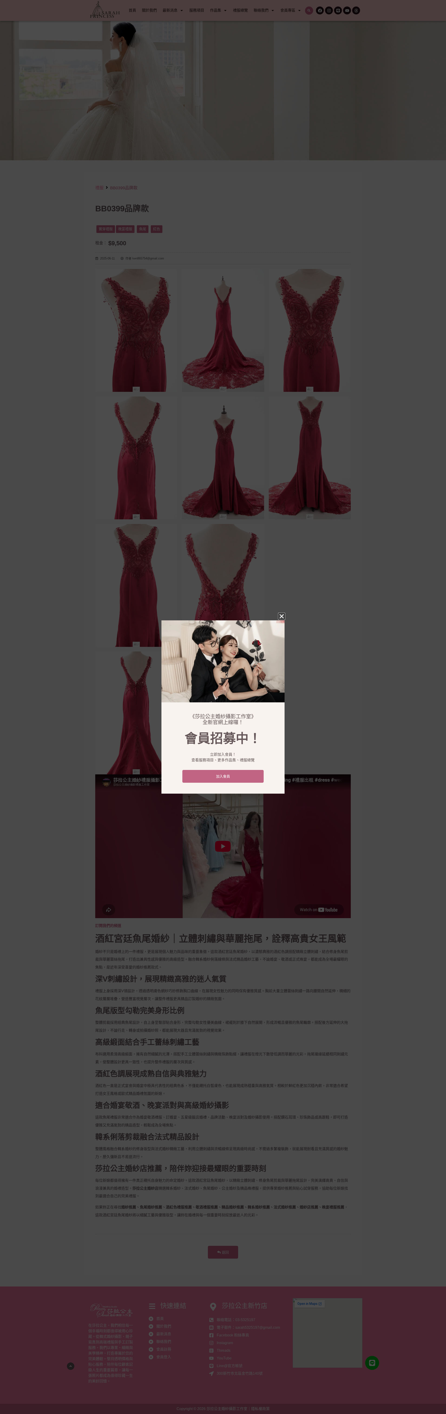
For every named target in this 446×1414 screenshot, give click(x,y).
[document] (223, 707)
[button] (282, 616)
